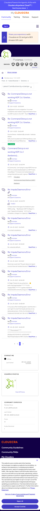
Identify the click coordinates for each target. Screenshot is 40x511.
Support (35, 17)
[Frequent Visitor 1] (35, 64)
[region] (20, 484)
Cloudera (17, 177)
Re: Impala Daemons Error (19, 189)
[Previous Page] (15, 344)
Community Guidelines (12, 447)
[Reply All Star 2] (22, 64)
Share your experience (18, 34)
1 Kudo (13, 204)
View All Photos (20, 392)
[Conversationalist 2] (26, 64)
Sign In (6, 26)
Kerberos (17, 183)
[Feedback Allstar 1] (13, 64)
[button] (20, 383)
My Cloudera (8, 457)
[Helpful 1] (31, 64)
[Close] (37, 460)
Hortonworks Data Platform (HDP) (24, 180)
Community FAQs (10, 452)
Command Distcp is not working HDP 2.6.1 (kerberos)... (18, 152)
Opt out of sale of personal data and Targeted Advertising (20, 495)
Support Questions (15, 103)
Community (6, 17)
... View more (32, 114)
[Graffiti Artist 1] (18, 64)
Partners (26, 17)
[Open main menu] (37, 26)
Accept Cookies (20, 506)
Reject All (20, 501)
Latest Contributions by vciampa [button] (16, 86)
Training (17, 17)
